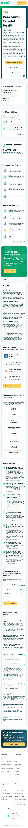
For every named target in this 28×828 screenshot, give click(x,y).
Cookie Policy (4, 790)
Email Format (14, 67)
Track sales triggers (6, 761)
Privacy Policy (4, 788)
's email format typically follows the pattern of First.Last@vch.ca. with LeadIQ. (13, 708)
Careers (17, 771)
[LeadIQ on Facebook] (22, 825)
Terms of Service (5, 793)
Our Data (17, 777)
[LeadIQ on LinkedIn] (24, 825)
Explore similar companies (12, 386)
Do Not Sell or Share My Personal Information (6, 798)
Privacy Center (18, 779)
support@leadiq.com (15, 816)
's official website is (13, 637)
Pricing (16, 758)
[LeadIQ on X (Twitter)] (23, 825)
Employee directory (14, 72)
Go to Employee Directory (18, 241)
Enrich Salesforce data (7, 768)
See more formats (10, 603)
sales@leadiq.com (14, 818)
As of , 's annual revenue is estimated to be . (13, 647)
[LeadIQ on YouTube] (26, 825)
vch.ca (4, 639)
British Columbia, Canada (20, 29)
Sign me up (10, 271)
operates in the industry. (12, 686)
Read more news (20, 134)
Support (17, 768)
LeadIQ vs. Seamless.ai (20, 799)
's (13, 657)
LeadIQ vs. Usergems (20, 802)
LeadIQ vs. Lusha (19, 793)
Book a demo (14, 744)
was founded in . (12, 718)
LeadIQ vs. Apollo (19, 790)
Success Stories (5, 771)
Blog (16, 761)
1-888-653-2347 (14, 813)
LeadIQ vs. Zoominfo (20, 788)
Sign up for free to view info (14, 62)
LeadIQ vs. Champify (20, 804)
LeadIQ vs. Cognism (20, 796)
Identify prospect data (7, 758)
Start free (21, 2)
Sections (5, 279)
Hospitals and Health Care (9, 688)
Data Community (19, 774)
